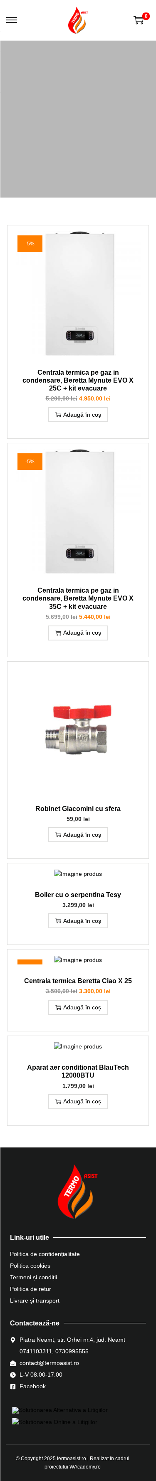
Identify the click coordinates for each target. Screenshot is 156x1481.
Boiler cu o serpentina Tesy (78, 894)
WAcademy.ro (85, 1467)
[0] (139, 20)
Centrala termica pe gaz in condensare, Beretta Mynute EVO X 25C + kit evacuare (78, 380)
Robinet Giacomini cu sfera (78, 808)
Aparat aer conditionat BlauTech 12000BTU (78, 1071)
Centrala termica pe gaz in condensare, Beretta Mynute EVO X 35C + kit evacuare (78, 598)
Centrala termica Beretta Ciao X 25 (78, 980)
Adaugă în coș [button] (82, 414)
